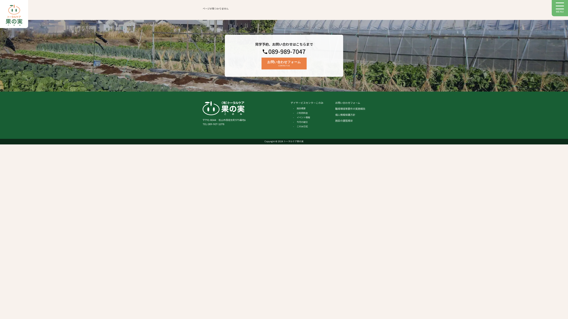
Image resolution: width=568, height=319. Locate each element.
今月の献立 (302, 122)
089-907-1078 (216, 124)
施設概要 (301, 108)
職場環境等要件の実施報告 (350, 109)
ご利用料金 (302, 113)
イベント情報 (303, 117)
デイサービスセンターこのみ (307, 103)
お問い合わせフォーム (347, 103)
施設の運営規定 (344, 121)
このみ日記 (302, 126)
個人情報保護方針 (345, 115)
